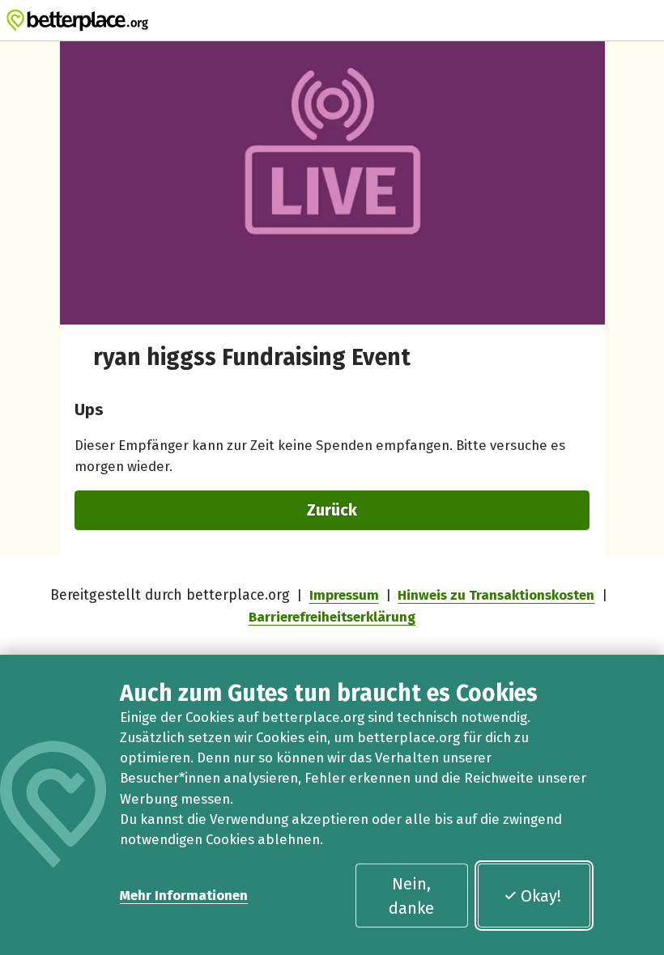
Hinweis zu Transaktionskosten (496, 595)
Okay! (541, 896)
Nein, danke (411, 896)
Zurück (332, 510)
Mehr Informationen (184, 895)
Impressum (344, 595)
